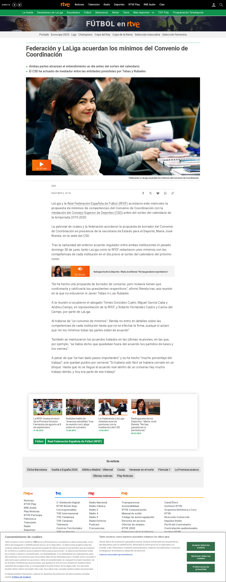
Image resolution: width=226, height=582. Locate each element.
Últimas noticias (103, 475)
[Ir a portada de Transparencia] (162, 494)
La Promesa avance (187, 469)
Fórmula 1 (164, 469)
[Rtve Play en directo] (14, 5)
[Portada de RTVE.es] (65, 5)
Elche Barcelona (37, 469)
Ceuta (121, 469)
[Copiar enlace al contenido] (172, 192)
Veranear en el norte (141, 469)
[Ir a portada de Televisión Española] (71, 494)
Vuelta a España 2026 (64, 469)
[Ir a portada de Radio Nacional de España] (104, 494)
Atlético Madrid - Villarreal (97, 469)
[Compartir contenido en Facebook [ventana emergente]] (143, 192)
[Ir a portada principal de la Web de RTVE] (38, 493)
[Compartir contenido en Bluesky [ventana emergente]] (158, 192)
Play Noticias (125, 475)
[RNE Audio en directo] (19, 5)
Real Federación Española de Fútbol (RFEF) (97, 203)
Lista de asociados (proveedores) (116, 554)
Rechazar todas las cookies (200, 557)
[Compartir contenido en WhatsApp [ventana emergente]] (165, 192)
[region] (113, 557)
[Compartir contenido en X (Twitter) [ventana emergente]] (150, 192)
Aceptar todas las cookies (201, 546)
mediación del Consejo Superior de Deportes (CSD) (87, 213)
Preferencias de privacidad (201, 568)
